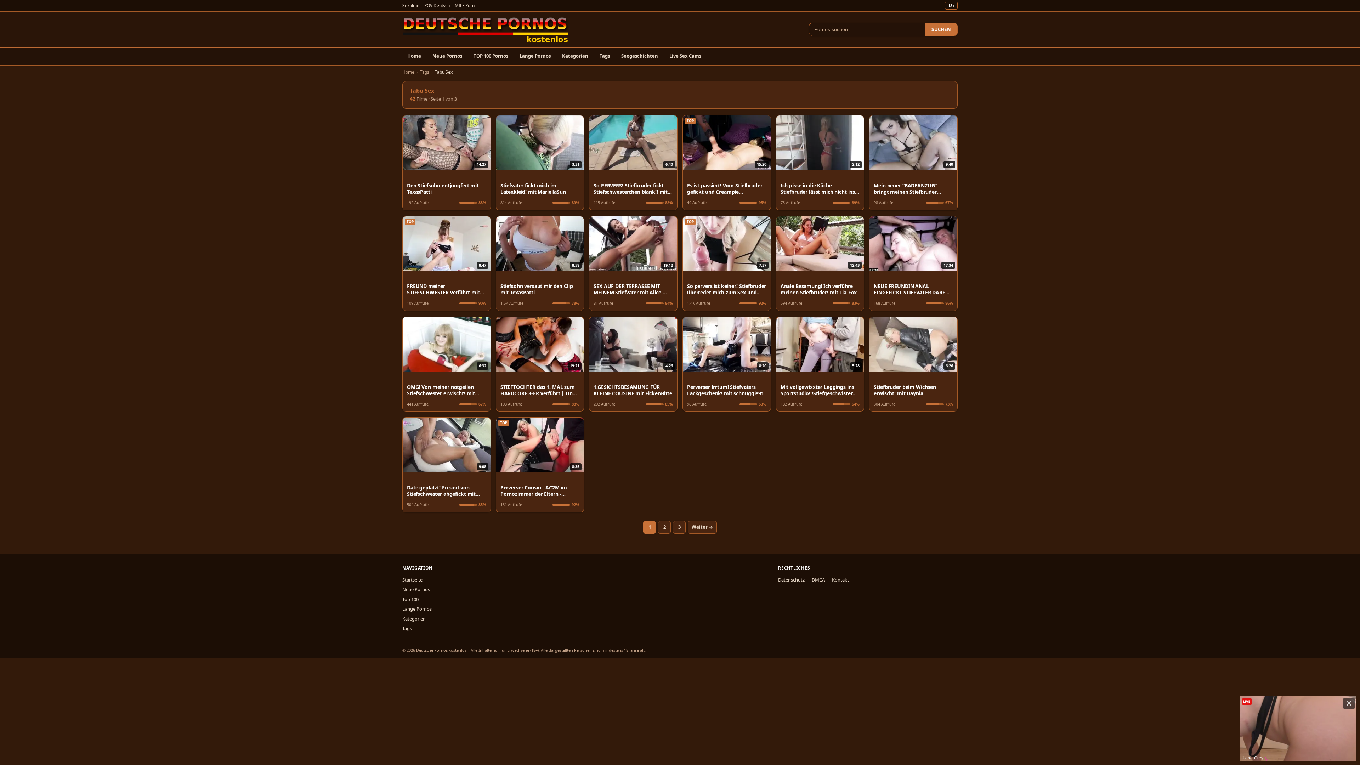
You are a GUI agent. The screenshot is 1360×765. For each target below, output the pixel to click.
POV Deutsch (437, 5)
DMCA (818, 580)
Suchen (941, 29)
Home (414, 56)
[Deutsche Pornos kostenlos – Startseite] (486, 29)
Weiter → (702, 527)
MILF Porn (465, 5)
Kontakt (840, 580)
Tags (605, 56)
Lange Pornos (535, 56)
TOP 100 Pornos (491, 56)
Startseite (412, 580)
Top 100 (410, 599)
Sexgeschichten (639, 56)
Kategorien (575, 56)
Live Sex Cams (685, 56)
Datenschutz (791, 580)
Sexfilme (410, 5)
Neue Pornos (447, 56)
